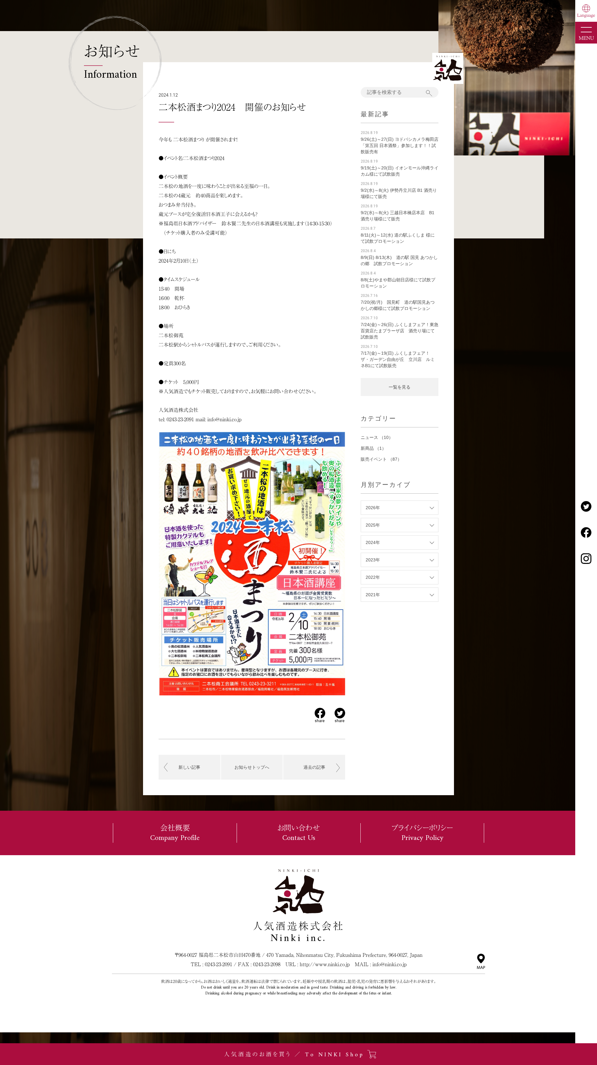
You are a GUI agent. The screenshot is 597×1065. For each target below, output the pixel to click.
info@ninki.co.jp (390, 964)
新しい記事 (189, 767)
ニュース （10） (377, 437)
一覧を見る (399, 387)
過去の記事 (314, 767)
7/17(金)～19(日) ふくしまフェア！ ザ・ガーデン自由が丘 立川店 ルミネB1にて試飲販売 (398, 359)
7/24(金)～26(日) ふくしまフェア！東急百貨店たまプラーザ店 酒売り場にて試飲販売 (399, 330)
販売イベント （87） (381, 459)
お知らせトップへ (251, 767)
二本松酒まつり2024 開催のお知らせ (232, 107)
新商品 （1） (373, 448)
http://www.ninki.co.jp (325, 964)
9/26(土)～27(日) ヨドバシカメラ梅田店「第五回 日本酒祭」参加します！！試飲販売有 (399, 145)
